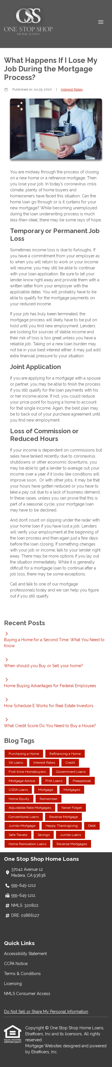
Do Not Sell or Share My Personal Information (46, 1011)
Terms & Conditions (22, 973)
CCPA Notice (16, 963)
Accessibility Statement (25, 953)
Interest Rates (72, 89)
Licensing (13, 983)
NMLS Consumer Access (27, 993)
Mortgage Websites (44, 1046)
